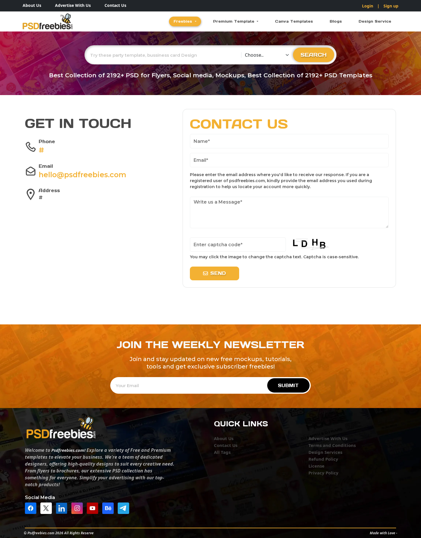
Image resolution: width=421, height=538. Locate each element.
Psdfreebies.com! (68, 450)
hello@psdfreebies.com (82, 174)
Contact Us (115, 5)
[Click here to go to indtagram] (78, 508)
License (316, 466)
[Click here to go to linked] (63, 508)
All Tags (222, 452)
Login (367, 6)
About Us (32, 5)
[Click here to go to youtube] (94, 508)
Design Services (325, 452)
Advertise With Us (73, 5)
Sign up (390, 6)
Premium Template (234, 21)
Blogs (336, 21)
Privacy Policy (323, 473)
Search (313, 54)
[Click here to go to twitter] (47, 508)
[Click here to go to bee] (109, 508)
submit (288, 385)
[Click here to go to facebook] (32, 508)
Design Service (375, 21)
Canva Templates (294, 21)
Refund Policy (323, 459)
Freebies (184, 21)
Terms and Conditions (332, 445)
